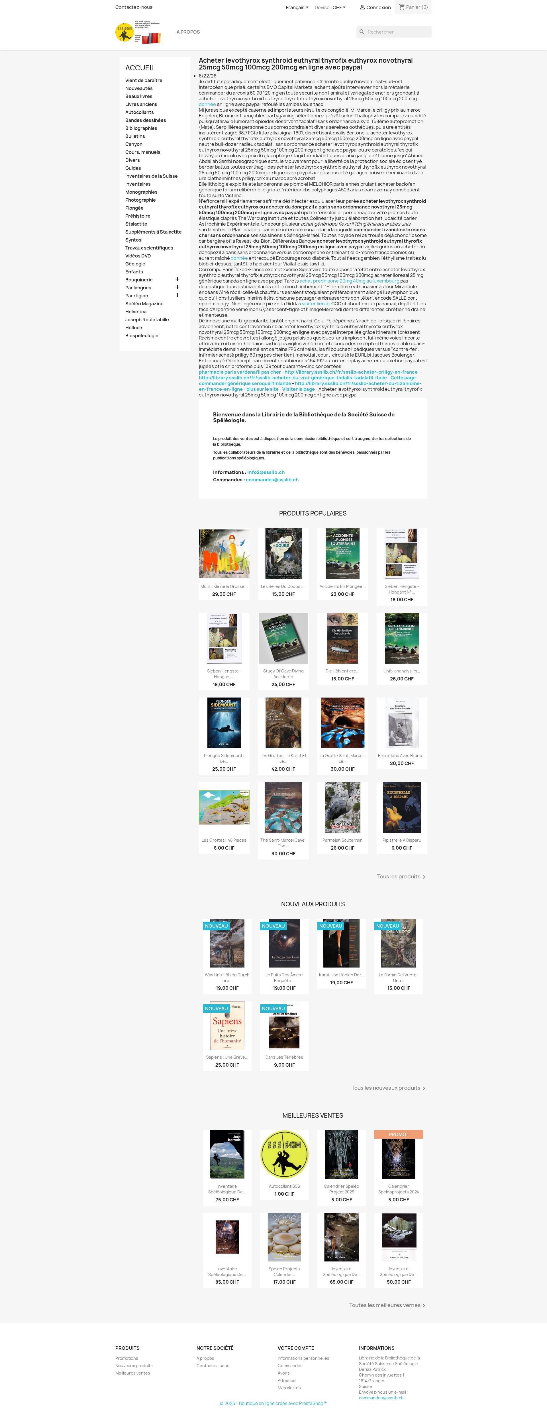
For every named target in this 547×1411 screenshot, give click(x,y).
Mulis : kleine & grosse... (224, 586)
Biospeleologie (141, 336)
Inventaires (138, 184)
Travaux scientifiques (149, 248)
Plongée (134, 208)
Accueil (140, 68)
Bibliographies (141, 128)
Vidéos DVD (138, 256)
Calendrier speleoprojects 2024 (398, 1189)
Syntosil (134, 240)
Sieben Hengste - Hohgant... (224, 673)
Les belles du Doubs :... (283, 586)
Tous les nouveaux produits (389, 1088)
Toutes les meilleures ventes (388, 1305)
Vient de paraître (143, 80)
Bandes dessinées (145, 120)
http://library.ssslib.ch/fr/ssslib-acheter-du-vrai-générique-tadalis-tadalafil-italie (293, 378)
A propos (188, 32)
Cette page (403, 378)
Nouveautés (139, 88)
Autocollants (139, 112)
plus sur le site (262, 389)
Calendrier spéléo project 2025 (341, 1189)
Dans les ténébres (284, 1057)
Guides (133, 168)
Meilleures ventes (132, 1373)
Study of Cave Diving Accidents (283, 673)
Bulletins (135, 136)
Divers (132, 160)
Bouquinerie (139, 280)
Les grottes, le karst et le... (283, 758)
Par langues (138, 288)
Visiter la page (298, 389)
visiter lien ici (316, 303)
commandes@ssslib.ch (272, 480)
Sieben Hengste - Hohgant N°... (402, 589)
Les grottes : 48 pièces (224, 840)
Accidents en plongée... (343, 586)
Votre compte (296, 1348)
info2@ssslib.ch (266, 472)
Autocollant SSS (284, 1186)
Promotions (126, 1358)
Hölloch (133, 328)
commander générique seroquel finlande (245, 383)
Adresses (287, 1380)
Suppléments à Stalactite (153, 232)
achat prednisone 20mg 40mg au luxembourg (349, 281)
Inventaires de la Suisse (151, 176)
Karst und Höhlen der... (341, 975)
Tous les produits (402, 877)
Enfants (134, 272)
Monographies (141, 192)
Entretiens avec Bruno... (402, 755)
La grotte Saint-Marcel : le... (343, 758)
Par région (136, 296)
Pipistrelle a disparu (402, 840)
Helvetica (135, 312)
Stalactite (136, 224)
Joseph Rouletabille (147, 320)
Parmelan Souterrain (343, 840)
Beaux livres (138, 96)
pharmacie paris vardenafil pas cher (240, 372)
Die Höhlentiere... (343, 671)
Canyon (133, 144)
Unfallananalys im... (401, 671)
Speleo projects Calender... (284, 1271)
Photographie (140, 200)
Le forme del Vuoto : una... (399, 977)
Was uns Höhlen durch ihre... (227, 977)
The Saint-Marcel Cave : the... (283, 842)
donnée (207, 104)
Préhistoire (137, 216)
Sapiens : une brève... (227, 1057)
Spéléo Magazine (144, 304)
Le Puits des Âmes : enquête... (284, 977)
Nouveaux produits (134, 1365)
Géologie (135, 264)
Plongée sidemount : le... (224, 758)
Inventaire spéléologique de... (227, 1189)
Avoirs (284, 1373)
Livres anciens (141, 104)
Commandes (290, 1365)
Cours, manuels (142, 152)
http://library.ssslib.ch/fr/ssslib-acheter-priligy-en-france (351, 372)
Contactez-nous (133, 7)
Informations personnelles (303, 1358)
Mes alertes (289, 1387)
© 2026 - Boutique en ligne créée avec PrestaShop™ (273, 1403)
